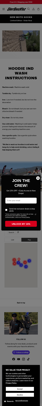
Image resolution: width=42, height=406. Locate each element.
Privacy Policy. (11, 383)
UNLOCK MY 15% (21, 224)
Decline (20, 395)
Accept (20, 389)
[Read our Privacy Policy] (35, 214)
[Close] (38, 178)
